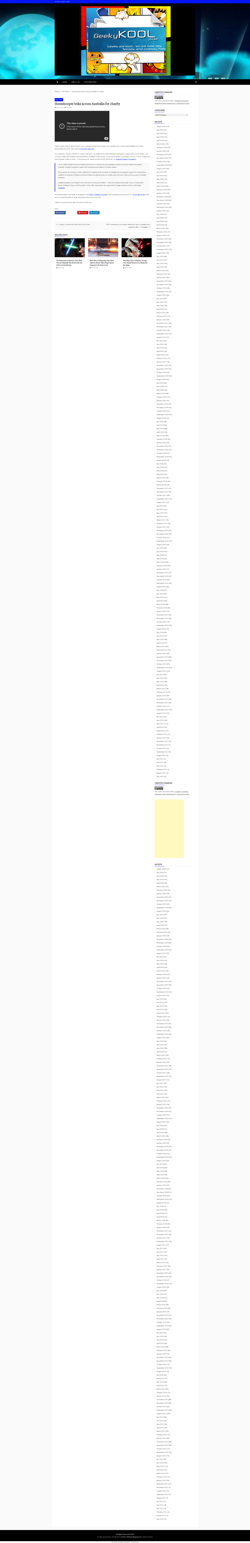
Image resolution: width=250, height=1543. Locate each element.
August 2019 (161, 418)
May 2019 (160, 429)
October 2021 (162, 330)
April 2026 (160, 140)
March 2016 (161, 562)
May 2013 (160, 682)
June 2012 (160, 720)
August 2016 (161, 545)
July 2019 (160, 422)
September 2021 (163, 334)
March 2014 (161, 646)
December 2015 (162, 573)
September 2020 (163, 376)
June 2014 (160, 636)
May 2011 (160, 766)
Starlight (62, 188)
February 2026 (162, 147)
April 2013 (160, 685)
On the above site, (138, 194)
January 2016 (161, 569)
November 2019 (162, 407)
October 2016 (162, 537)
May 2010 (160, 776)
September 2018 (163, 457)
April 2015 (160, 601)
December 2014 (162, 615)
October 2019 (162, 411)
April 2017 (160, 516)
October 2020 (162, 372)
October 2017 (162, 495)
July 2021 (160, 341)
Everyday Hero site (87, 149)
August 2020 (161, 379)
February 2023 (162, 274)
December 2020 (162, 365)
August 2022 (161, 295)
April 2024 (160, 225)
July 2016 (160, 548)
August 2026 (161, 126)
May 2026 (160, 137)
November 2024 (162, 200)
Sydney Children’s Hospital (97, 194)
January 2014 (161, 653)
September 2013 (163, 667)
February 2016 (162, 566)
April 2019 (160, 432)
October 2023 (162, 246)
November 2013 (162, 660)
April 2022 (160, 309)
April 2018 (160, 474)
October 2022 (162, 288)
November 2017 (162, 492)
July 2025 (160, 172)
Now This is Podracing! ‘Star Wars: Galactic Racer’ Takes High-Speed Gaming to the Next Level (102, 262)
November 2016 (162, 534)
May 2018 (160, 471)
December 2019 (162, 404)
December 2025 (162, 154)
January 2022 (161, 320)
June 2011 (160, 762)
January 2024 (161, 235)
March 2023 (161, 270)
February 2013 (162, 692)
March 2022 (161, 313)
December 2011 (162, 741)
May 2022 (160, 306)
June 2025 (160, 176)
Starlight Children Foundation (126, 159)
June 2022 (160, 302)
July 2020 (160, 383)
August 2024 (161, 211)
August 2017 (161, 502)
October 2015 (162, 580)
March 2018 (161, 478)
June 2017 (160, 509)
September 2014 (163, 625)
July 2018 (160, 464)
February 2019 (162, 439)
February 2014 (162, 650)
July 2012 (160, 717)
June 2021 (160, 344)
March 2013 (161, 689)
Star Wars (58, 100)
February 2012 (162, 734)
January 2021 (161, 362)
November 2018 (162, 450)
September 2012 (163, 710)
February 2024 (162, 232)
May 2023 (160, 263)
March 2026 (161, 144)
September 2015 (163, 583)
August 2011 (161, 755)
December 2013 (162, 657)
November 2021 (162, 327)
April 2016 (160, 559)
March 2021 (161, 355)
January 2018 (161, 485)
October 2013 (162, 664)
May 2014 (160, 639)
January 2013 (161, 696)
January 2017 (161, 527)
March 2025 (161, 186)
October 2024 (162, 204)
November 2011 (162, 745)
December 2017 (162, 488)
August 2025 (161, 169)
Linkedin (95, 213)
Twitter (72, 213)
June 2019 (160, 425)
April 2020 (160, 390)
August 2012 (161, 713)
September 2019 (163, 414)
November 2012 (162, 703)
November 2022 (162, 284)
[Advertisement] (169, 828)
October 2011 (162, 748)
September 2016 (163, 541)
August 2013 (161, 671)
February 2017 (162, 523)
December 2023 (162, 239)
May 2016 (160, 555)
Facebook (60, 213)
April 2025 (160, 183)
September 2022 (163, 292)
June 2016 (160, 552)
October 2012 (162, 706)
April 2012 (160, 727)
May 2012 (160, 724)
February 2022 (162, 316)
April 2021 (160, 351)
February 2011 (162, 769)
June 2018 (160, 467)
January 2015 (161, 611)
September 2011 (163, 752)
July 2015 (160, 590)
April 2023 (160, 267)
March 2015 (161, 604)
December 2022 (162, 281)
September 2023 (163, 249)
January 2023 (161, 277)
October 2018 (162, 453)
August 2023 (161, 253)
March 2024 (161, 228)
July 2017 (160, 506)
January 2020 (161, 400)
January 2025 (161, 193)
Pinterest (83, 213)
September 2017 (163, 499)
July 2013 (160, 675)
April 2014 (160, 643)
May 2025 (160, 179)
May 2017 (160, 513)
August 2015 (161, 587)
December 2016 (162, 530)
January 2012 (161, 738)
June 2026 (160, 133)
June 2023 (160, 260)
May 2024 (160, 221)
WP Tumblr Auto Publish (117, 1542)
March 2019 (161, 436)
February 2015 (162, 608)
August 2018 (161, 460)
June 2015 (160, 594)
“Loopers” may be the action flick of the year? (74, 224)
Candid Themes (147, 1537)
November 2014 (162, 618)
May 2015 (160, 597)
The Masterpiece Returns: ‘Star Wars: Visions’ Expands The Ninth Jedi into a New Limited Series (69, 262)
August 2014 (161, 629)
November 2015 (162, 576)
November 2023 (162, 242)
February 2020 (162, 397)
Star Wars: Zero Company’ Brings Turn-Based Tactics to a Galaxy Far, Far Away (135, 262)
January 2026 (161, 151)
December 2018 (162, 446)
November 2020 (162, 369)
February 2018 (162, 481)
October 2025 (162, 162)
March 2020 (161, 393)
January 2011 (161, 773)
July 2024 (160, 214)
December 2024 (162, 197)
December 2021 (162, 323)
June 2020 (160, 386)
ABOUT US (75, 82)
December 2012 (162, 699)
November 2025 (162, 158)
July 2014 (160, 632)
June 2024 (160, 218)
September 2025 (163, 165)
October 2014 (162, 622)
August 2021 (161, 337)
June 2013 (160, 678)
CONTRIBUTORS (90, 82)
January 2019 (161, 443)
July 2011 (160, 759)
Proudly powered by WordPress (108, 1537)
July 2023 (160, 256)
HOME (64, 82)
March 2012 (161, 731)
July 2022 (160, 299)
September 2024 (163, 207)
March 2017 (161, 520)
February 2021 (162, 358)
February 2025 (162, 190)
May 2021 (160, 348)
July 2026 (160, 130)
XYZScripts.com (135, 1542)
